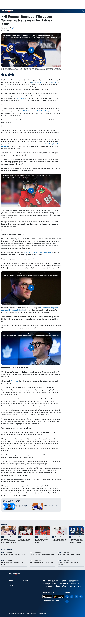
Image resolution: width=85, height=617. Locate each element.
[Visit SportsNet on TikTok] (67, 601)
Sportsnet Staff (6, 28)
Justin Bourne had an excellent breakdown (37, 252)
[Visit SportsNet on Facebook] (76, 596)
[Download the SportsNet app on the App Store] (47, 596)
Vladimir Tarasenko (37, 82)
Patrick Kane (20, 98)
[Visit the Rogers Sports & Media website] (16, 613)
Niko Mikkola (51, 82)
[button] (78, 11)
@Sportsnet (15, 28)
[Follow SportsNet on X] (67, 596)
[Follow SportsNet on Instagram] (81, 596)
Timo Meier (14, 381)
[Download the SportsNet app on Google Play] (58, 596)
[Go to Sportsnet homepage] (7, 11)
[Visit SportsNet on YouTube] (71, 596)
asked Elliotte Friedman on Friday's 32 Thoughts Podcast (38, 111)
